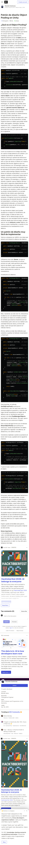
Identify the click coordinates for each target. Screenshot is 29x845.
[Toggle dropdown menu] (27, 547)
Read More (5, 605)
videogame (4, 21)
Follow (14, 685)
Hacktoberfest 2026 (20, 590)
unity (11, 21)
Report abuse (20, 630)
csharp (16, 21)
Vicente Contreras (10, 6)
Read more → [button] (6, 672)
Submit (6, 621)
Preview (14, 621)
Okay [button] (4, 842)
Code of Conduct (10, 630)
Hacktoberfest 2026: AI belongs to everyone (12, 580)
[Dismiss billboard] (27, 811)
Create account (22, 2)
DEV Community (14, 712)
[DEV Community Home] (6, 2)
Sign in (11, 627)
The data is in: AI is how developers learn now (12, 652)
